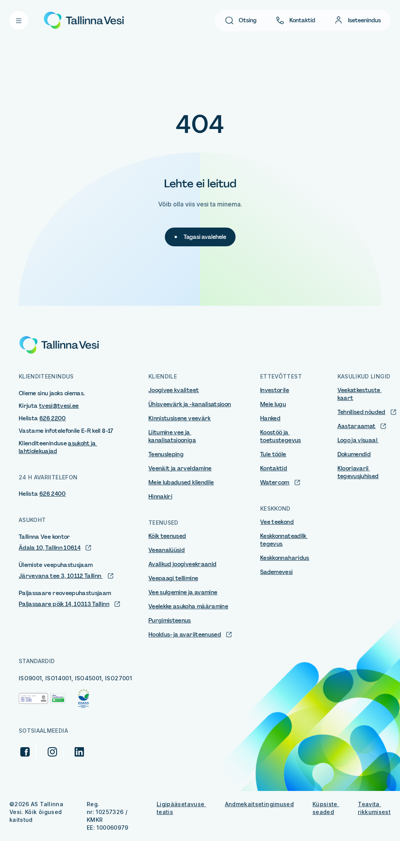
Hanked (270, 418)
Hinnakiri (160, 496)
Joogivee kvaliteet (173, 390)
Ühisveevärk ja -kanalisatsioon (189, 404)
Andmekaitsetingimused (259, 804)
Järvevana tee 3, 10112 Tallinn (61, 575)
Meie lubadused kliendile (181, 482)
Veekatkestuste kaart (360, 394)
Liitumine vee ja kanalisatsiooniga (172, 436)
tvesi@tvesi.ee (59, 405)
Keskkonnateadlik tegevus (284, 540)
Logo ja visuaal (358, 440)
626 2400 (52, 493)
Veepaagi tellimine (173, 578)
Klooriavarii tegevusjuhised (358, 472)
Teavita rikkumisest (374, 808)
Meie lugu (273, 404)
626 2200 (52, 418)
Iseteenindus (364, 20)
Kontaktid (302, 20)
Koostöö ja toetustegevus (280, 436)
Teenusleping (166, 454)
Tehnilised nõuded (362, 412)
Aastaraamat (357, 426)
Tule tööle (273, 454)
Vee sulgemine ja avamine (182, 592)
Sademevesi (276, 572)
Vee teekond (277, 521)
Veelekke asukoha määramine (188, 606)
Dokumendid (354, 454)
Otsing (248, 20)
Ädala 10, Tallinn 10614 (49, 547)
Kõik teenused (167, 536)
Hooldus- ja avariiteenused (184, 634)
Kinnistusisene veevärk (179, 418)
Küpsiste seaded (325, 808)
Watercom (274, 482)
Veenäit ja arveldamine (180, 468)
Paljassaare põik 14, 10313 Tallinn (64, 604)
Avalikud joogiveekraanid (182, 564)
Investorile (274, 390)
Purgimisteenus (169, 620)
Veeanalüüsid (166, 550)
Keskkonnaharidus (284, 557)
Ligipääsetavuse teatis (181, 808)
